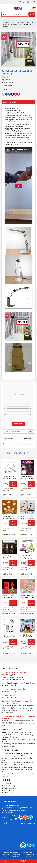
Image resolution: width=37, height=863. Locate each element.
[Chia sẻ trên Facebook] (6, 94)
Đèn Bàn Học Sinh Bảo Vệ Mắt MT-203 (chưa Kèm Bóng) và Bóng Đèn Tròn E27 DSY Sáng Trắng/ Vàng (27, 636)
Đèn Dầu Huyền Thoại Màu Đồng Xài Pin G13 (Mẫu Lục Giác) (9, 557)
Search (31, 431)
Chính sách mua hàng (8, 786)
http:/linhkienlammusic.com (17, 675)
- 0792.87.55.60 (20, 679)
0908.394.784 (11, 697)
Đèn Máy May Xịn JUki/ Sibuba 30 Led (9, 478)
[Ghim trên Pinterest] (15, 94)
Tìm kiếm (32, 14)
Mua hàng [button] (13, 484)
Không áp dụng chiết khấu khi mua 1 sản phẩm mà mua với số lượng (18, 740)
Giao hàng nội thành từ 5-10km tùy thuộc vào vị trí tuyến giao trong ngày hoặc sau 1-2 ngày (16, 755)
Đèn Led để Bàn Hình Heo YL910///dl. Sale (27, 596)
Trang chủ (5, 22)
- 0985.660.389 (21, 810)
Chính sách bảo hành (7, 790)
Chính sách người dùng (8, 788)
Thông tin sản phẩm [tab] (9, 102)
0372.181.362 (12, 691)
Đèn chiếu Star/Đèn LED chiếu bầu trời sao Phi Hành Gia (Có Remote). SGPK (26, 478)
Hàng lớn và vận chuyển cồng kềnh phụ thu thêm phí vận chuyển (17, 775)
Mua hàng (31, 563)
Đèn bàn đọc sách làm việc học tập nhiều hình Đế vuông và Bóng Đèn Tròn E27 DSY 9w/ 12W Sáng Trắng (27, 557)
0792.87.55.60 (11, 810)
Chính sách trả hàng (7, 792)
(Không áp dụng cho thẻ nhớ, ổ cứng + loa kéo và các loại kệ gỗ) (18, 745)
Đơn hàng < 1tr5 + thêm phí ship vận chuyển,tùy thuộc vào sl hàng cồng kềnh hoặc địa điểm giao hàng (17, 764)
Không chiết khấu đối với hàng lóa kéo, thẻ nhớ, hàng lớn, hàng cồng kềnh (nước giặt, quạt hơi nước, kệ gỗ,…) (17, 735)
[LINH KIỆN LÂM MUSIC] (18, 7)
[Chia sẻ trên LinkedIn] (18, 94)
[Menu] (2, 7)
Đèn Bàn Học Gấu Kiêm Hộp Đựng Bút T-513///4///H (8, 517)
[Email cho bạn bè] (12, 94)
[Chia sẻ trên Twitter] (9, 94)
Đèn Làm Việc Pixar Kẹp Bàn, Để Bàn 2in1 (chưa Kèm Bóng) (27, 517)
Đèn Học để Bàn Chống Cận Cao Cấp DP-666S (9, 636)
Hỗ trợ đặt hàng (6, 783)
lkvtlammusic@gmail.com (15, 677)
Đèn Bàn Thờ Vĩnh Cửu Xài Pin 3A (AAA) (8, 596)
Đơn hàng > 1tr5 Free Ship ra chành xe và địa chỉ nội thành (17, 759)
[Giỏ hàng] (33, 8)
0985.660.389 (10, 679)
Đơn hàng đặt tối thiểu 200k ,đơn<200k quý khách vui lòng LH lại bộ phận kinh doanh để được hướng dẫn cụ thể (17, 769)
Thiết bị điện (15, 22)
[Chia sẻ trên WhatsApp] (3, 94)
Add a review (18, 424)
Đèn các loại (25, 22)
